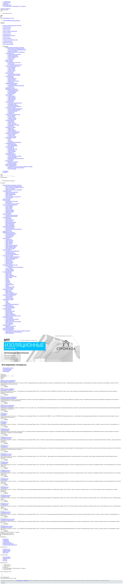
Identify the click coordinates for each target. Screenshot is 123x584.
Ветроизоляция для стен (13, 90)
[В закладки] (1, 396)
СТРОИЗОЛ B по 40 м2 (6, 438)
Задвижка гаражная (10, 210)
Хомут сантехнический (8, 44)
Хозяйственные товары (11, 137)
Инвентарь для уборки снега (12, 133)
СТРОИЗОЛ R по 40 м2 (6, 455)
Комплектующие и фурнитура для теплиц (12, 25)
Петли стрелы (11, 63)
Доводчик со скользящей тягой (15, 102)
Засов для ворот (11, 68)
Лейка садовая (11, 122)
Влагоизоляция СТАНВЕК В (7, 390)
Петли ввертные (11, 115)
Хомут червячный (12, 168)
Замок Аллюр (9, 244)
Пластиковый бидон (10, 223)
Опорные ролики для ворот (14, 74)
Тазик (9, 139)
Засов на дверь (11, 69)
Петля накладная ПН (12, 111)
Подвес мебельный (12, 157)
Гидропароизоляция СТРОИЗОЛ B (8, 398)
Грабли (7, 285)
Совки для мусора (12, 130)
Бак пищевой (11, 77)
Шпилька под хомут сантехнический (16, 167)
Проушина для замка (10, 248)
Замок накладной (12, 97)
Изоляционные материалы (11, 89)
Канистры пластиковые (13, 80)
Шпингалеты (8, 212)
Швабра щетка (11, 129)
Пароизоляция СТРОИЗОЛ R (7, 406)
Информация (6, 540)
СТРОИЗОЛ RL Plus (5, 471)
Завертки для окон (12, 117)
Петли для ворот (6, 29)
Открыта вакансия (7, 542)
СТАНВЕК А (3, 423)
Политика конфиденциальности (10, 544)
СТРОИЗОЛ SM (4, 504)
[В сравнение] (2, 396)
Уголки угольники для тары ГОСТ (13, 196)
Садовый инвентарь (7, 41)
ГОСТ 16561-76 (9, 197)
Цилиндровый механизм (11, 246)
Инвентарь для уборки (8, 42)
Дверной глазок (9, 261)
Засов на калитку (12, 70)
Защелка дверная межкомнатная (15, 108)
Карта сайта (5, 552)
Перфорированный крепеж (9, 35)
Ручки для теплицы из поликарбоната (16, 52)
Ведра (9, 138)
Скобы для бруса (6, 28)
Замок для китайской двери (12, 245)
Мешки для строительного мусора (13, 315)
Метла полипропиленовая (14, 131)
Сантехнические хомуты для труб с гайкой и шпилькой (20, 166)
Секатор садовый (9, 288)
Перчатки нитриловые (11, 314)
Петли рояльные (9, 322)
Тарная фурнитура (7, 26)
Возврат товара (6, 551)
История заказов (6, 558)
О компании (5, 171)
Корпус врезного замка (11, 247)
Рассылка (5, 560)
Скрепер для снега (12, 136)
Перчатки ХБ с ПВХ (12, 149)
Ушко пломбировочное (13, 56)
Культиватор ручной (10, 286)
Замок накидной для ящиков (14, 54)
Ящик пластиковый (10, 225)
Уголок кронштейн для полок (14, 156)
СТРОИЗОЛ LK (4, 446)
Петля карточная (12, 154)
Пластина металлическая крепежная (16, 85)
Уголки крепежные (12, 84)
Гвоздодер (8, 282)
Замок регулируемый (12, 55)
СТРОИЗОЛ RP (4, 480)
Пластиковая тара (7, 34)
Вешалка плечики (12, 163)
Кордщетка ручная (10, 284)
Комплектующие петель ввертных (15, 267)
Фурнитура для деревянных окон (10, 39)
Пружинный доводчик (13, 105)
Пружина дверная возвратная (14, 106)
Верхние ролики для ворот (14, 75)
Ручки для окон (11, 116)
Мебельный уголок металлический (16, 158)
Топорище (8, 281)
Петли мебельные (9, 323)
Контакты (5, 172)
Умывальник (11, 121)
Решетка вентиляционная (11, 164)
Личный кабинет (7, 557)
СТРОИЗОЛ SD (4, 488)
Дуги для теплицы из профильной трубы (17, 49)
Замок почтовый (11, 99)
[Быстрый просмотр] (3, 396)
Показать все (11, 59)
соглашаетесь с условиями (22, 580)
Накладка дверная (10, 262)
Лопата (7, 278)
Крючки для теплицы (13, 50)
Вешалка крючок (9, 160)
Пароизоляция (11, 93)
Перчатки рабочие (10, 146)
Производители (6, 549)
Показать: (3, 377)
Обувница (10, 141)
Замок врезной (11, 96)
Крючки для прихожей (13, 161)
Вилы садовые (9, 277)
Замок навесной (11, 98)
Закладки (5, 559)
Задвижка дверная (10, 211)
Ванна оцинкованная (12, 145)
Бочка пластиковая (12, 78)
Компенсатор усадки (10, 87)
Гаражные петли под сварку (14, 62)
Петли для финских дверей (14, 109)
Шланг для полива (12, 123)
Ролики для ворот (7, 32)
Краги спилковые (12, 151)
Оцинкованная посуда (10, 143)
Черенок (7, 279)
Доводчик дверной (7, 38)
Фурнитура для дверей (11, 107)
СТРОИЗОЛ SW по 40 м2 (6, 527)
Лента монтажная (12, 92)
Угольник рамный (12, 119)
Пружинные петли (12, 104)
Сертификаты (6, 541)
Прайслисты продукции (8, 543)
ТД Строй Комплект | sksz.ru (8, 534)
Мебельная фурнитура (10, 153)
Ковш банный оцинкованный (14, 142)
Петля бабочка (9, 263)
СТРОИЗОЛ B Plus (5, 430)
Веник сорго (11, 128)
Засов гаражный (11, 67)
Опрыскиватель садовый (13, 124)
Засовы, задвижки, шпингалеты (10, 31)
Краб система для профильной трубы (16, 48)
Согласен (3, 582)
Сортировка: (3, 374)
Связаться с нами (7, 550)
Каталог (2, 22)
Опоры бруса (11, 86)
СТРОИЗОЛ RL (4, 463)
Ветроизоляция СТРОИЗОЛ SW (8, 381)
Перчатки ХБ (11, 148)
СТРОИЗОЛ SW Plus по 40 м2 (7, 520)
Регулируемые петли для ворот (15, 64)
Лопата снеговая (11, 134)
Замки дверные (6, 36)
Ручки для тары (11, 57)
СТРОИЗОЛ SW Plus (5, 513)
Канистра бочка (11, 79)
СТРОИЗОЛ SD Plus (5, 496)
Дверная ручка (11, 112)
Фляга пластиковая (10, 224)
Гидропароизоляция (12, 91)
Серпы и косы (9, 283)
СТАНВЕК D (3, 414)
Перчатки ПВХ (11, 150)
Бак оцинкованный (12, 144)
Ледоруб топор (11, 135)
